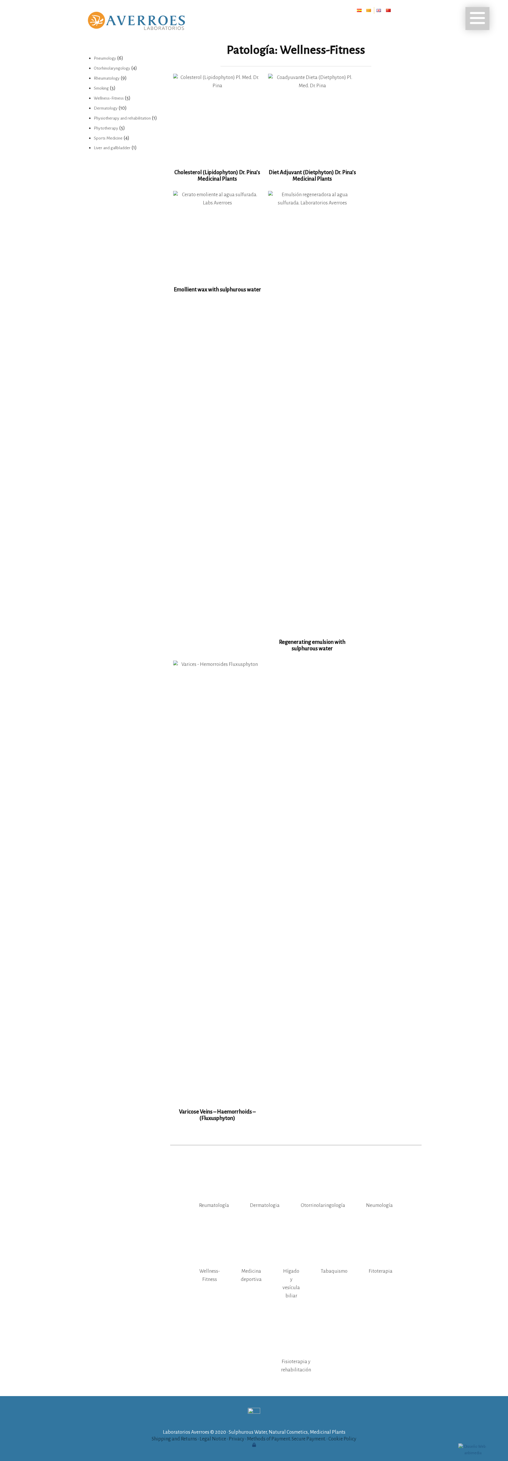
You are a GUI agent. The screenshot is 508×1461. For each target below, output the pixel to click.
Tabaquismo (334, 1271)
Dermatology (106, 108)
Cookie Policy (342, 1439)
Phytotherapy (106, 128)
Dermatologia (265, 1205)
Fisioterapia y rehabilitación (296, 1366)
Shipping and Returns (174, 1439)
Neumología (379, 1205)
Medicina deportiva (251, 1275)
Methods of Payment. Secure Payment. (286, 1439)
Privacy (236, 1439)
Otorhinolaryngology (112, 68)
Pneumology (105, 58)
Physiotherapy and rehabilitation (122, 118)
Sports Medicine (108, 138)
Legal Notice (213, 1439)
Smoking (101, 88)
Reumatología (214, 1205)
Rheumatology (107, 78)
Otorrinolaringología (323, 1205)
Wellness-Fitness (209, 1275)
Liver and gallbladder (112, 148)
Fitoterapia (380, 1271)
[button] (477, 18)
